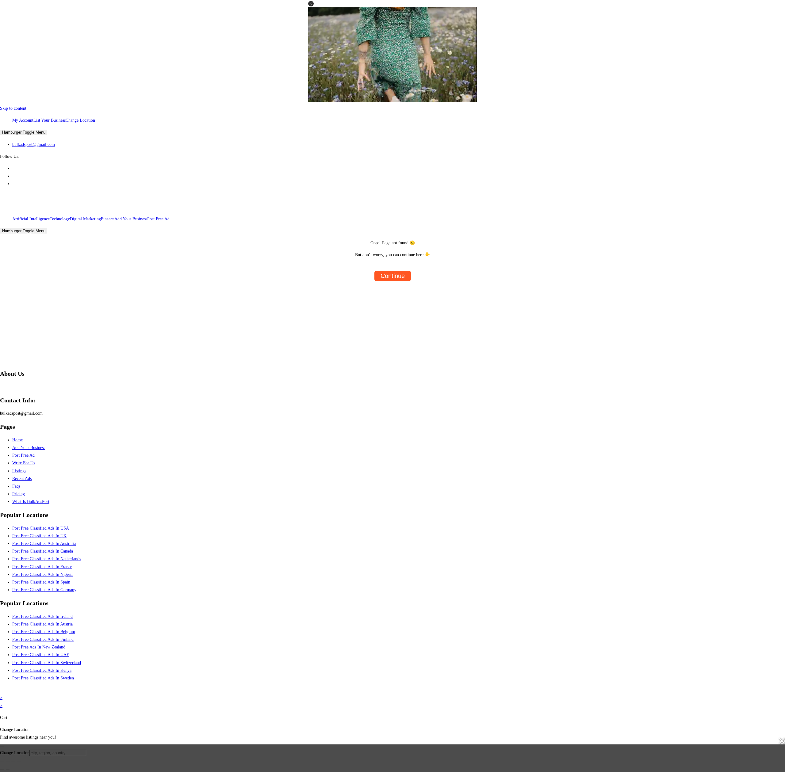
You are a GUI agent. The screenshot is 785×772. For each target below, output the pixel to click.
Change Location (80, 120)
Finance (107, 219)
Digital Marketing (85, 219)
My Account (22, 120)
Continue (393, 275)
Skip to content (13, 108)
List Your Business (49, 120)
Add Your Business (130, 219)
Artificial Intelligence (31, 219)
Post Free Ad (158, 219)
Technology (60, 219)
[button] (311, 3)
